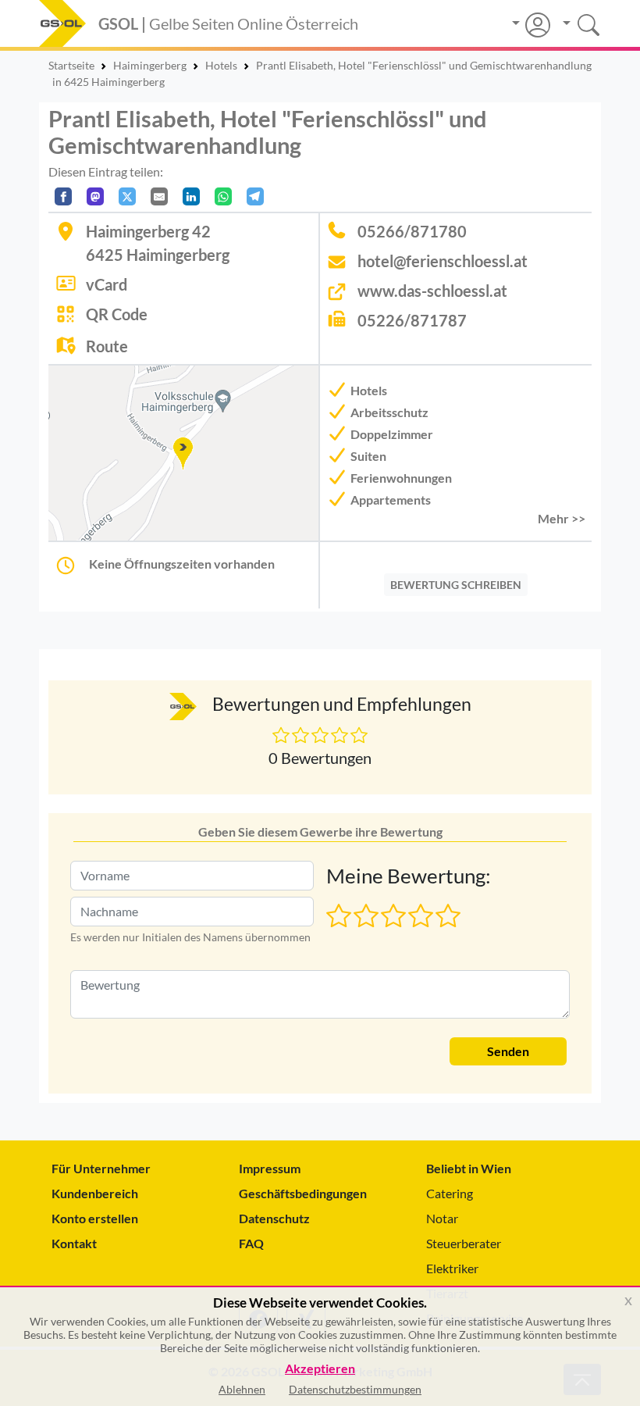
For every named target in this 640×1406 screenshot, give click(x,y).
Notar (442, 1218)
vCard (106, 284)
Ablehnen (242, 1389)
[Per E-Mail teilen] (159, 196)
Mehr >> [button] (561, 518)
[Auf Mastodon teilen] (95, 196)
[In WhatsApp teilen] (223, 196)
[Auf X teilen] (127, 196)
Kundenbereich (95, 1193)
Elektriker (452, 1268)
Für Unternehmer (101, 1168)
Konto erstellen (95, 1218)
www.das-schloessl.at (432, 290)
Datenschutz (274, 1218)
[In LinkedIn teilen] (191, 196)
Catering (449, 1193)
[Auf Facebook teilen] (63, 196)
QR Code (117, 314)
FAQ (251, 1243)
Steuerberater (463, 1243)
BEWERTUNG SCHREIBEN (455, 584)
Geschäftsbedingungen (303, 1193)
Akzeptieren (320, 1369)
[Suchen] (575, 23)
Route (107, 346)
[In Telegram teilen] (255, 196)
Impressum (269, 1168)
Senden (508, 1051)
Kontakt (74, 1243)
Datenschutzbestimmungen (355, 1389)
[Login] (531, 24)
